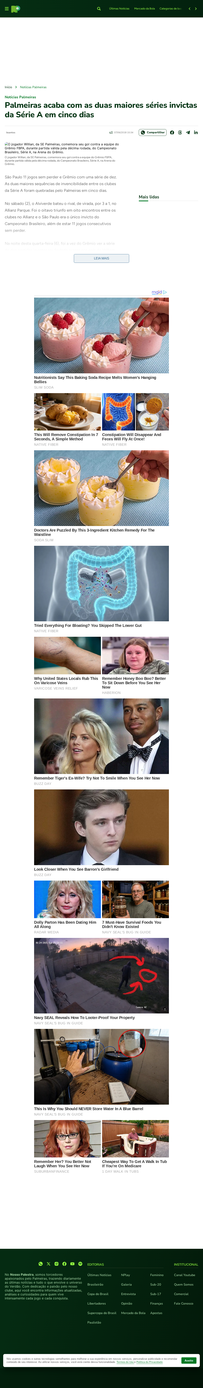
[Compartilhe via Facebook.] (172, 132)
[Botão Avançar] (195, 8)
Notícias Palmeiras (33, 87)
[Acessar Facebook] (64, 1263)
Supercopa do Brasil (101, 1313)
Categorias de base (171, 8)
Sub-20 (155, 1284)
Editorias (95, 1264)
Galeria (126, 1284)
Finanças (156, 1303)
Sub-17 (155, 1294)
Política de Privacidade (149, 1362)
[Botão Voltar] (189, 8)
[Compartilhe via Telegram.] (188, 132)
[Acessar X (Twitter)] (48, 1263)
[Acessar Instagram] (56, 1263)
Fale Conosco (183, 1303)
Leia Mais (101, 258)
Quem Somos (183, 1284)
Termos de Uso (125, 1362)
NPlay (125, 1275)
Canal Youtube (184, 1275)
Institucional (186, 1264)
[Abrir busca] (99, 8)
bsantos (10, 132)
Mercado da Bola (144, 8)
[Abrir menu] (7, 8)
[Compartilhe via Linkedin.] (195, 132)
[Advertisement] (101, 51)
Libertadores (96, 1303)
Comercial (181, 1294)
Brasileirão (95, 1284)
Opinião (126, 1303)
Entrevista (128, 1294)
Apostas (156, 1313)
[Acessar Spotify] (80, 1263)
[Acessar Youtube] (72, 1263)
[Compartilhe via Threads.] (180, 132)
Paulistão (94, 1322)
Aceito (189, 1360)
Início (8, 87)
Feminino (157, 1275)
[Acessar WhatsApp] (40, 1263)
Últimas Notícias (119, 8)
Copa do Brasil (97, 1294)
